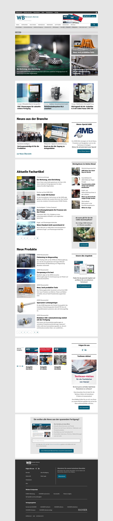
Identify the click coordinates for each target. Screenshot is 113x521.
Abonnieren (61, 476)
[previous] (17, 366)
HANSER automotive (44, 493)
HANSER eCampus (30, 510)
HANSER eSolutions (72, 507)
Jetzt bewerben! (84, 407)
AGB (44, 444)
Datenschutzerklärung (55, 444)
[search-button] (94, 24)
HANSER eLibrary (58, 507)
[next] (22, 366)
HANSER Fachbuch (45, 507)
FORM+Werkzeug (30, 493)
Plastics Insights (67, 493)
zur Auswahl (84, 245)
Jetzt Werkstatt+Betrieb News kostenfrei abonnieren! (56, 450)
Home (18, 32)
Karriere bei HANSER (31, 507)
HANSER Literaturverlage (45, 510)
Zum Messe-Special (84, 151)
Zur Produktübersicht (84, 286)
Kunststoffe (56, 493)
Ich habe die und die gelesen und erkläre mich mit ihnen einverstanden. (55, 445)
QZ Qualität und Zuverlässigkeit (33, 497)
